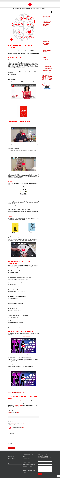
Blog (8, 463)
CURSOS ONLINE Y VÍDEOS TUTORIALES (46, 48)
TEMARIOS (44, 57)
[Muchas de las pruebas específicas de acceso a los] (44, 72)
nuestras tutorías (17, 403)
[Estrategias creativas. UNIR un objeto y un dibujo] (50, 77)
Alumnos (9, 461)
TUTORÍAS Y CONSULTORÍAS (47, 61)
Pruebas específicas (11, 456)
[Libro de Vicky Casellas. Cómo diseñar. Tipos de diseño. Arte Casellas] (23, 105)
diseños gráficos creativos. (26, 336)
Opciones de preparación (11, 458)
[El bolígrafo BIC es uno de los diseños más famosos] (44, 77)
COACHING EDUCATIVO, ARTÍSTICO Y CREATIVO (46, 44)
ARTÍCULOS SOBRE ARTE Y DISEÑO (46, 37)
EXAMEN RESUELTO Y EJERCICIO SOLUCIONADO (47, 51)
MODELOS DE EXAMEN (46, 53)
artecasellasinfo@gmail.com (44, 456)
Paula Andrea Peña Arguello (13, 423)
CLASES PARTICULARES (46, 41)
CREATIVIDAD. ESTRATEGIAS (27, 462)
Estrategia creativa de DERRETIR (12, 77)
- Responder (23, 423)
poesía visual (13, 360)
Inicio (9, 454)
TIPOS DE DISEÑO (45, 59)
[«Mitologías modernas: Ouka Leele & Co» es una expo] (50, 72)
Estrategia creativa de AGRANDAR (12, 74)
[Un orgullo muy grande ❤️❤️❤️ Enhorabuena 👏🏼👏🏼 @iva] (50, 83)
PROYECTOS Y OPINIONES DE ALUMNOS (47, 55)
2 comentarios (17, 412)
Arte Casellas (9, 412)
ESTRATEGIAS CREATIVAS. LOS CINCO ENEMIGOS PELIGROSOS (16, 392)
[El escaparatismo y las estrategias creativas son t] (44, 83)
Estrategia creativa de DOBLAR (12, 79)
